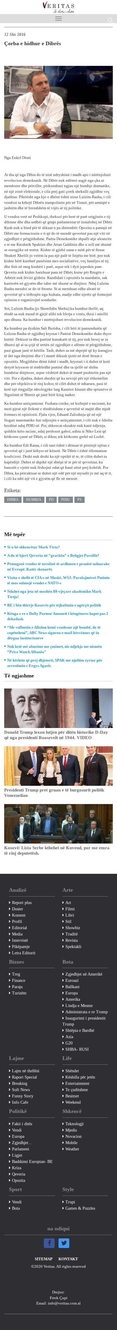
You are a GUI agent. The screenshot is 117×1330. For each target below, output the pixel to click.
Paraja (17, 987)
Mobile (71, 1143)
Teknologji (74, 1124)
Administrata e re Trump (86, 1012)
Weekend (73, 1102)
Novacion (73, 1136)
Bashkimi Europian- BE (32, 1161)
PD (51, 500)
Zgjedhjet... (22, 1143)
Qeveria (18, 1174)
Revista (71, 940)
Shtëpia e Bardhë (79, 1030)
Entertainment (77, 1083)
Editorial (19, 928)
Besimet (72, 1096)
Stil (68, 921)
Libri (69, 915)
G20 (69, 1043)
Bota (16, 1208)
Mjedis (71, 1130)
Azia (69, 1037)
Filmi (70, 909)
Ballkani (72, 987)
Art (68, 902)
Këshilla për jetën (80, 1077)
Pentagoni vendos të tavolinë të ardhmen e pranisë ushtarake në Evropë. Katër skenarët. (58, 566)
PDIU (65, 500)
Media (17, 934)
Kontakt (68, 1259)
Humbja (33, 500)
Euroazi (72, 980)
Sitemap (43, 1259)
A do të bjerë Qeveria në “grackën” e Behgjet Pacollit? (53, 555)
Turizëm (19, 993)
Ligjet (17, 1155)
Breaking (19, 1083)
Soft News (21, 1090)
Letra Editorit (23, 953)
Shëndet (72, 1071)
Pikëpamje (21, 946)
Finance (18, 980)
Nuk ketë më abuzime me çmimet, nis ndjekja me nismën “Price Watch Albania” (54, 649)
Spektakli (73, 946)
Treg (16, 974)
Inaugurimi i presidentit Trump (84, 1021)
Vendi (17, 1130)
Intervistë (20, 940)
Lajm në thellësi (25, 1071)
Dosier (17, 909)
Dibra (13, 500)
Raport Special (24, 1077)
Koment (19, 915)
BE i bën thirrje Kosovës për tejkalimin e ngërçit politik (54, 605)
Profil (17, 921)
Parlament (20, 1149)
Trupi (70, 1202)
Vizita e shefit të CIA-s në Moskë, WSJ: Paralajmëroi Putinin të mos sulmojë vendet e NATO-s (58, 580)
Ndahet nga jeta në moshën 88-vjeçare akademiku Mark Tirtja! (54, 594)
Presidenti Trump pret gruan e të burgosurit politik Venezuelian (54, 793)
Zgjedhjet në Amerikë (83, 974)
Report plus (22, 902)
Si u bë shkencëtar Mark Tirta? (33, 547)
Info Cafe (20, 1102)
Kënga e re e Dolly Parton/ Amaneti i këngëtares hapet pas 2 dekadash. (57, 616)
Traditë (71, 934)
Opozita (18, 1180)
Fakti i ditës (22, 1124)
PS (79, 500)
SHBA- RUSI (77, 1049)
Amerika (72, 999)
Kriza (16, 1168)
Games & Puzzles (80, 1208)
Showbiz (72, 928)
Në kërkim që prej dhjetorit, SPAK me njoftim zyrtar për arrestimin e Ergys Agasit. (54, 663)
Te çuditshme (76, 1090)
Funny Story (22, 1096)
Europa (71, 993)
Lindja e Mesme (79, 1005)
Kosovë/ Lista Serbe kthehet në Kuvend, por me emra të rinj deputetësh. (57, 850)
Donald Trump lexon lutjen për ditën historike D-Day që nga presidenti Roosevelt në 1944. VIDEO (56, 735)
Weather (72, 1149)
